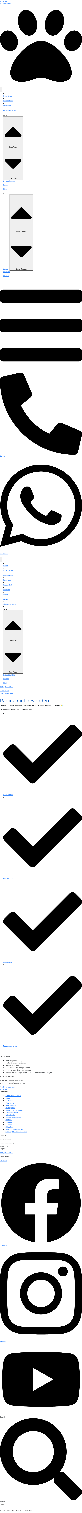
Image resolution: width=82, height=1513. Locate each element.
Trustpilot (3, 1)
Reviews (6, 276)
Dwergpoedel (11, 1105)
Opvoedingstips (9, 181)
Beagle (8, 1098)
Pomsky (9, 1125)
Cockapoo (9, 1100)
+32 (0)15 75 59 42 (6, 1153)
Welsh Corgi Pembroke (14, 1129)
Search (2, 1417)
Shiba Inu (9, 1127)
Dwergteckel (10, 1108)
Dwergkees (10, 1103)
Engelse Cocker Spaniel (14, 1110)
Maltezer (9, 1120)
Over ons (6, 272)
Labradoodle (10, 1115)
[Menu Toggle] (1, 89)
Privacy (6, 185)
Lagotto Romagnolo (13, 1117)
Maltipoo (9, 1122)
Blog (5, 189)
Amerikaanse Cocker (13, 1096)
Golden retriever (12, 1112)
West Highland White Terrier (16, 1132)
